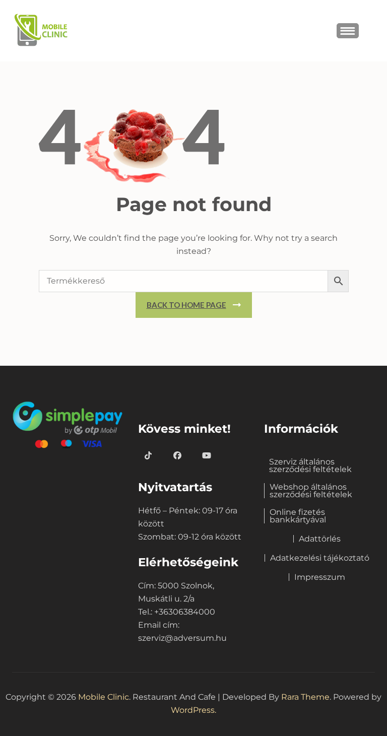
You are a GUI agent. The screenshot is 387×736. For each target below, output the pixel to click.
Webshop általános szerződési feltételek (311, 490)
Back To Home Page (186, 304)
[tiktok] (148, 456)
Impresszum (319, 577)
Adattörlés (320, 539)
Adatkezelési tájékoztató (319, 558)
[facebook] (177, 456)
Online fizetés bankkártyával (298, 515)
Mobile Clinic (103, 697)
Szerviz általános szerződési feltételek (310, 465)
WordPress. (193, 710)
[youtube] (207, 456)
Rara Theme (305, 697)
